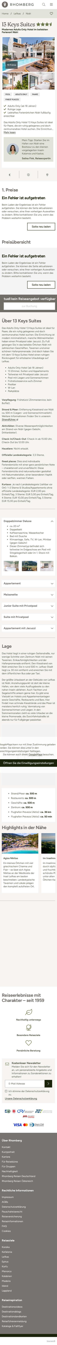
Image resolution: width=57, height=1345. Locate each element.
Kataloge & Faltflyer (12, 1326)
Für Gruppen (8, 1166)
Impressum (8, 1197)
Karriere (6, 1156)
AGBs (5, 1201)
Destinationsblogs (11, 1311)
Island (5, 1285)
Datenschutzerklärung (14, 1206)
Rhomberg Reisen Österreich (17, 1181)
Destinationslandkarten (14, 1316)
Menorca (6, 1271)
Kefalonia (7, 1251)
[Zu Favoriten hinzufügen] (51, 13)
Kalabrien (7, 1276)
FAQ (4, 1226)
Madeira (6, 1281)
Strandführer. (9, 419)
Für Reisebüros (10, 1161)
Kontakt (6, 1147)
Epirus (5, 1261)
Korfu (5, 1266)
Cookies (6, 1231)
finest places (12, 99)
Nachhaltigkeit (10, 1171)
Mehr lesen (10, 132)
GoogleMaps (35, 754)
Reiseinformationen (12, 1221)
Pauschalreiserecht (12, 1211)
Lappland (7, 1290)
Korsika (6, 1247)
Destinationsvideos (12, 1306)
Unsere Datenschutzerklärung (21, 1098)
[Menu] (51, 5)
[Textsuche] (44, 5)
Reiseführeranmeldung (14, 1321)
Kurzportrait (8, 1151)
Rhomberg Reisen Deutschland (18, 1176)
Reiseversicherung (12, 1216)
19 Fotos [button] (11, 64)
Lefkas (5, 1256)
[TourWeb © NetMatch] (51, 1341)
